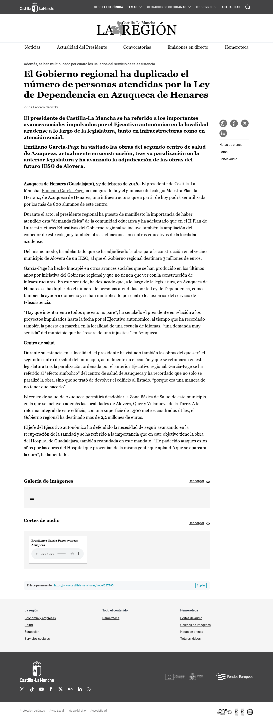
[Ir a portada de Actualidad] (136, 29)
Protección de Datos (32, 710)
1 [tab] (32, 499)
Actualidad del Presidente (82, 47)
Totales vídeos (190, 638)
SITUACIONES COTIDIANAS (166, 7)
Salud (29, 625)
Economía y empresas (40, 618)
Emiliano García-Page (63, 190)
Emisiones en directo (187, 47)
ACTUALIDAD (231, 7)
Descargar (196, 481)
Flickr (70, 689)
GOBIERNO (204, 7)
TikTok (32, 689)
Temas (132, 7)
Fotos (223, 152)
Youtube (41, 689)
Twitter (60, 689)
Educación (32, 632)
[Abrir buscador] (247, 7)
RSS (89, 689)
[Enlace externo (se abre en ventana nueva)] (234, 712)
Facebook (51, 689)
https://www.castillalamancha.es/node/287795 (84, 585)
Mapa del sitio (77, 710)
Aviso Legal (57, 710)
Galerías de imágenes (195, 625)
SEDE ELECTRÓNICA (108, 7)
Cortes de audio (191, 618)
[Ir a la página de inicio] (37, 7)
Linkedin (80, 689)
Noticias (33, 47)
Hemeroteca (236, 47)
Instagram (22, 689)
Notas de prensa (230, 145)
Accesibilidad (99, 710)
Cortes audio (228, 159)
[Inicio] (74, 671)
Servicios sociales (37, 638)
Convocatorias (137, 47)
